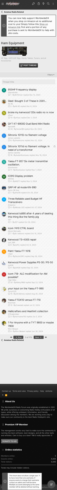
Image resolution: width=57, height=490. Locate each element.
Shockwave (12, 167)
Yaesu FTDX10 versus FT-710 (24, 299)
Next (37, 337)
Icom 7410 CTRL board (21, 228)
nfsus (10, 115)
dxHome (48, 391)
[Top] (2, 395)
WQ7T (17, 181)
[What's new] (43, 4)
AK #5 (10, 104)
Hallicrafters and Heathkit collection (28, 311)
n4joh (10, 254)
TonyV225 (12, 291)
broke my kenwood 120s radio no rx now (31, 112)
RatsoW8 (11, 127)
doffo (17, 245)
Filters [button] (50, 75)
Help (42, 391)
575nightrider (13, 314)
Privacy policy (32, 391)
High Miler (12, 280)
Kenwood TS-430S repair (22, 239)
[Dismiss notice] (39, 476)
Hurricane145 (20, 316)
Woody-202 (20, 207)
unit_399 (11, 242)
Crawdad (19, 305)
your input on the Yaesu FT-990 (26, 288)
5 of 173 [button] (28, 337)
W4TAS (11, 179)
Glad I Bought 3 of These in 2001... (27, 101)
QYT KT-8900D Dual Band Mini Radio (29, 123)
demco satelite (14, 138)
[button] (2, 4)
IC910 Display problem (20, 176)
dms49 (17, 193)
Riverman (12, 303)
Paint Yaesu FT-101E (19, 251)
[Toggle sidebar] (53, 4)
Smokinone (19, 140)
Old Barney (20, 294)
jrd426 (10, 265)
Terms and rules (19, 391)
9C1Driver (19, 95)
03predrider (13, 92)
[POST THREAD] (51, 484)
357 (9, 220)
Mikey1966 (20, 282)
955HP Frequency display (22, 89)
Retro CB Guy (13, 190)
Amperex (11, 205)
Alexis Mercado (14, 231)
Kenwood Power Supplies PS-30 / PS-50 (30, 262)
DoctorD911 (19, 256)
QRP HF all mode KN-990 (22, 187)
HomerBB (20, 129)
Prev (19, 337)
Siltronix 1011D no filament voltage (27, 135)
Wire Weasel (13, 329)
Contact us (6, 391)
